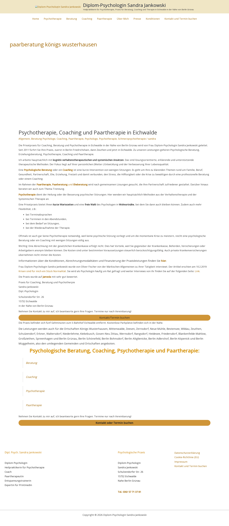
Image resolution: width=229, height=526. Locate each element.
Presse (137, 18)
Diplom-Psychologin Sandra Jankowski (124, 5)
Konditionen (153, 18)
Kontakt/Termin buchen (114, 317)
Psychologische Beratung (38, 169)
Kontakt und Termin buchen (180, 18)
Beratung (71, 18)
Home (35, 18)
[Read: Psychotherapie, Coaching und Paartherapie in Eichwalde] (61, 96)
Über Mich (123, 18)
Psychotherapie (52, 18)
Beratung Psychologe (43, 138)
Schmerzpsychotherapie (132, 138)
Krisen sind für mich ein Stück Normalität (42, 271)
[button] (203, 18)
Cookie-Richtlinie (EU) (186, 457)
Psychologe (91, 138)
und (62, 184)
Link (197, 271)
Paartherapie (104, 18)
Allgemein (24, 138)
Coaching (87, 18)
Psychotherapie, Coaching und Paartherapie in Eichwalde (88, 132)
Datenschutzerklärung (187, 452)
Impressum (180, 461)
